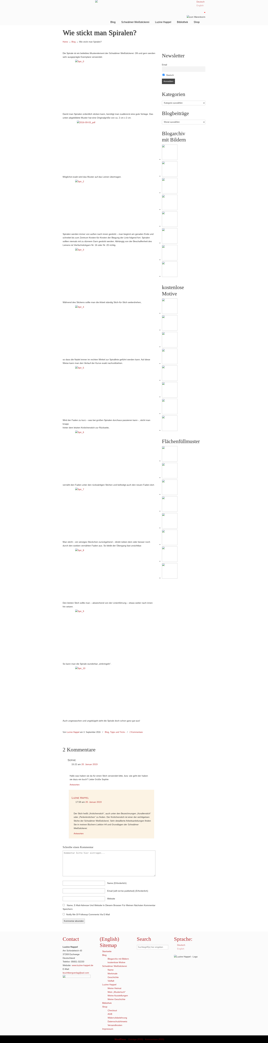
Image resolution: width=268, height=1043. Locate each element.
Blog (73, 42)
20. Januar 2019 (89, 764)
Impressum (107, 1029)
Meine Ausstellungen (118, 995)
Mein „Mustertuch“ (117, 992)
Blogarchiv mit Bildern (118, 959)
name (117, 883)
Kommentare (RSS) (154, 1039)
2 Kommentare (136, 732)
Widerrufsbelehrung (117, 1017)
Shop (104, 1006)
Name (111, 970)
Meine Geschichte (116, 999)
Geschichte (113, 977)
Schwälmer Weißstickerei (114, 966)
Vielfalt (111, 981)
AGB (110, 1014)
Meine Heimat (114, 988)
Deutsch (170, 75)
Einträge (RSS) (135, 1039)
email (127, 891)
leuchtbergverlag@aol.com (76, 973)
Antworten (75, 784)
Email (164, 65)
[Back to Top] (264, 1039)
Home (65, 42)
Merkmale (112, 973)
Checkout (112, 1010)
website (111, 898)
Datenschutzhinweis (117, 1021)
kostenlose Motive (116, 962)
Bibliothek (107, 1003)
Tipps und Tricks (117, 732)
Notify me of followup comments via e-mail (88, 914)
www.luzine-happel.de (82, 965)
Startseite (107, 951)
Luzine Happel (79, 12)
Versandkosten (115, 1025)
